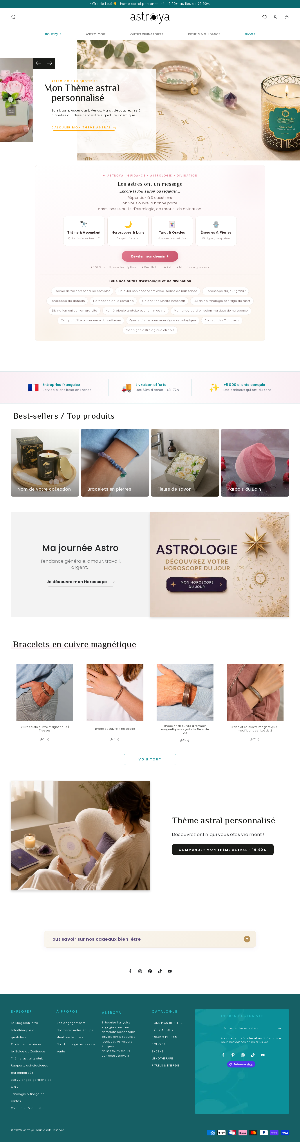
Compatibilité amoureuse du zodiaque (91, 320)
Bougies (158, 1044)
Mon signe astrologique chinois (150, 330)
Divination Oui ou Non (28, 1108)
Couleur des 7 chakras (221, 320)
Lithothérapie (162, 1058)
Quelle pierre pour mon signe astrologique (162, 320)
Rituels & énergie (165, 1065)
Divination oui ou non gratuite (74, 310)
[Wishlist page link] (264, 17)
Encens (158, 1051)
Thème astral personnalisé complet (82, 291)
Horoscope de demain (67, 301)
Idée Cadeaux (162, 1030)
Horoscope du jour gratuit (226, 291)
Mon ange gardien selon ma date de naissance (211, 310)
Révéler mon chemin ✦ (150, 256)
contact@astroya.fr (115, 1055)
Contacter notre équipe (75, 1030)
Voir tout (150, 759)
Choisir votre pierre (26, 1044)
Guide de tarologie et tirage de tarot (221, 301)
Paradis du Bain (164, 1037)
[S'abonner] (281, 1028)
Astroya (28, 1130)
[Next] (49, 63)
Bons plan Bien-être (168, 1023)
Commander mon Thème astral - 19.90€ (223, 850)
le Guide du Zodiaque (28, 1051)
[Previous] (38, 63)
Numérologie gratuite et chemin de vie (136, 310)
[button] (13, 17)
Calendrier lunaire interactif (163, 301)
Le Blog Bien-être (24, 1023)
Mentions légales (69, 1037)
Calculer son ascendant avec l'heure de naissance (157, 291)
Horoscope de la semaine (113, 301)
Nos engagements (70, 1023)
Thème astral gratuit (27, 1058)
